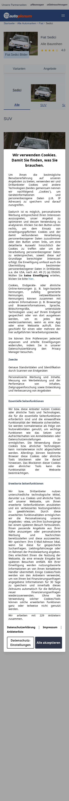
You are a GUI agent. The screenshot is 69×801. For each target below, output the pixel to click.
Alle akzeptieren (48, 643)
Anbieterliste (15, 631)
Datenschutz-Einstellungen (20, 642)
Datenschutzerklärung (21, 627)
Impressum (50, 627)
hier (31, 278)
